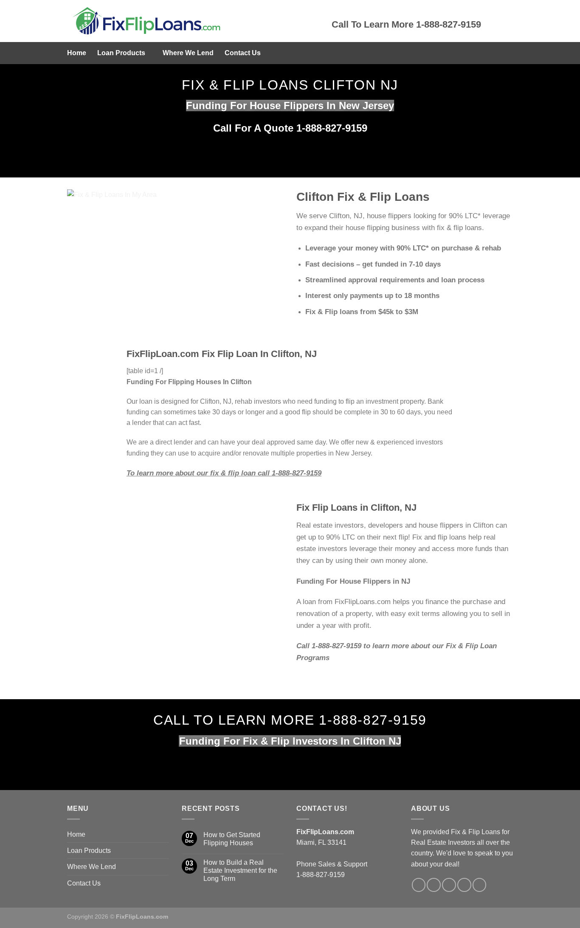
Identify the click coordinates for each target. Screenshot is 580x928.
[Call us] (449, 885)
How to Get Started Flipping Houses (231, 838)
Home (76, 52)
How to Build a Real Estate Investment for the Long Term (240, 870)
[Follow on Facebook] (419, 885)
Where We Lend (188, 52)
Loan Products (121, 52)
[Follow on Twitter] (434, 885)
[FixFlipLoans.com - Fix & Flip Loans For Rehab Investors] (193, 21)
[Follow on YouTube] (480, 885)
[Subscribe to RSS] (464, 885)
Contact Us (243, 52)
